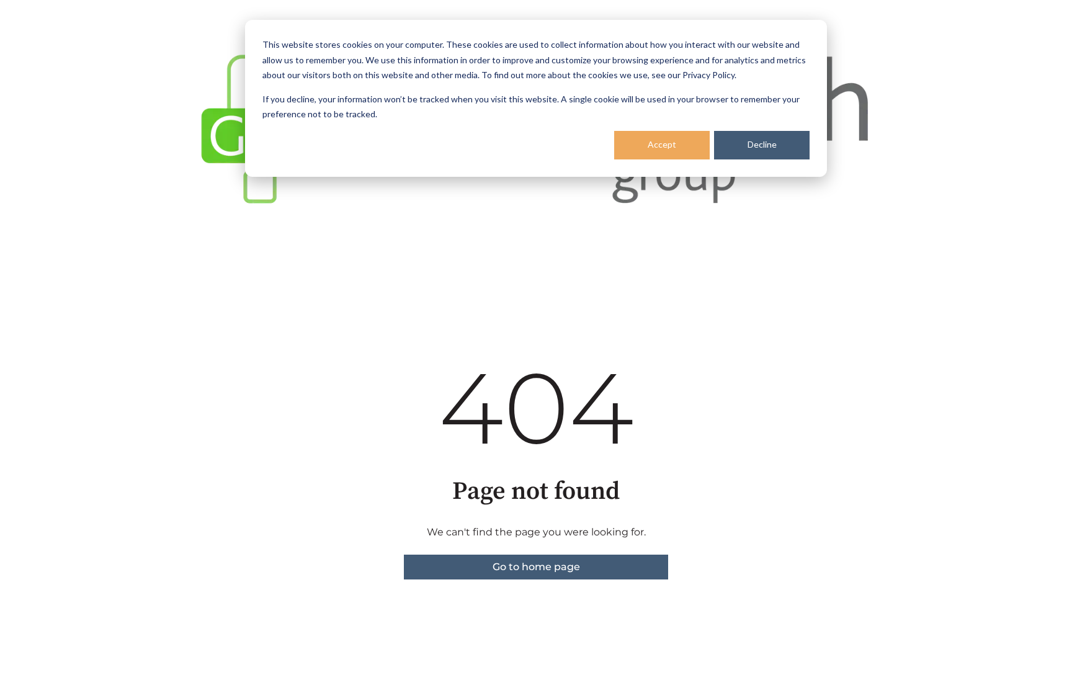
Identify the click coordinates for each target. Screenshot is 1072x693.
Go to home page (536, 567)
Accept (662, 144)
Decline (762, 144)
